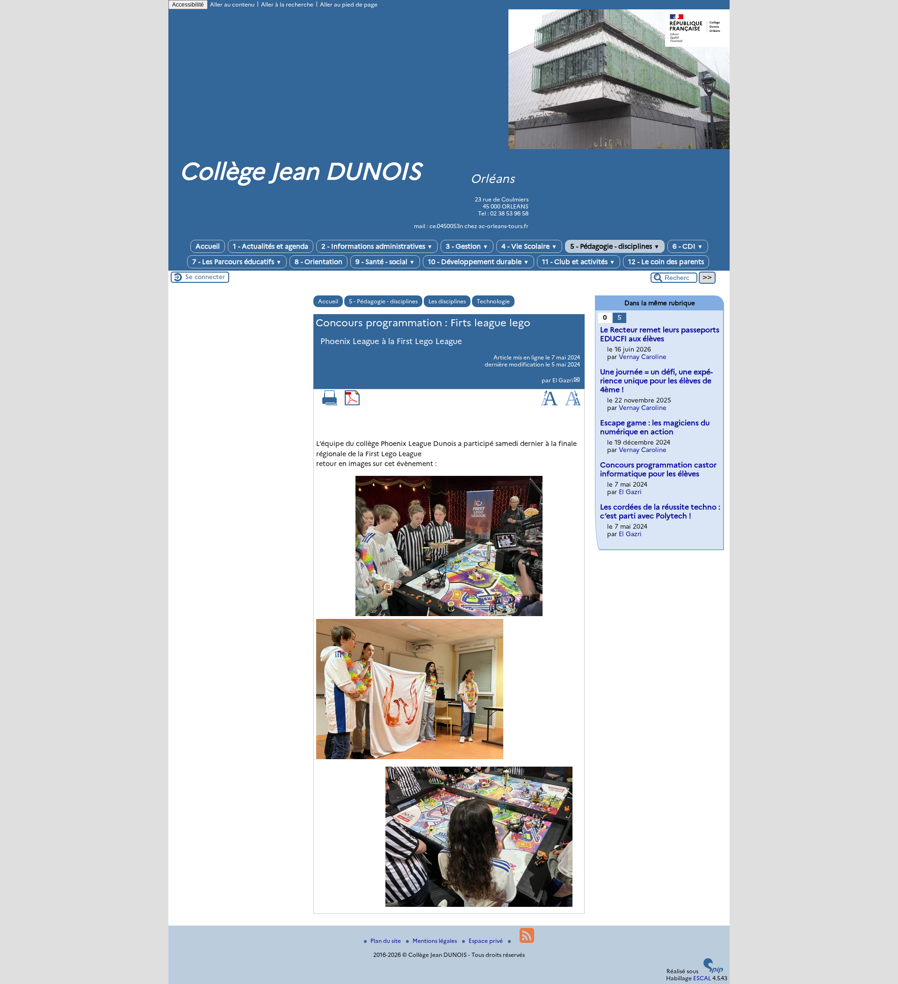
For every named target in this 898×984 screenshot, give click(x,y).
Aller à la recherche (287, 4)
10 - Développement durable (478, 262)
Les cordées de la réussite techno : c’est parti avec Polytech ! (660, 511)
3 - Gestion (467, 246)
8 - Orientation (318, 262)
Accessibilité (188, 4)
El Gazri (562, 380)
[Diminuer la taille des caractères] (572, 403)
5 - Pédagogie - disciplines (614, 246)
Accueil (208, 246)
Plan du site (386, 940)
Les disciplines (447, 301)
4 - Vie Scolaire (529, 246)
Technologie (493, 301)
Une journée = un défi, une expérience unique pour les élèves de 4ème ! (656, 380)
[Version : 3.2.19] (713, 971)
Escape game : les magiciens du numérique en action (655, 427)
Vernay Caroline (642, 356)
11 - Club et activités (578, 262)
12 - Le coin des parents (666, 262)
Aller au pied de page (348, 4)
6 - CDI (688, 246)
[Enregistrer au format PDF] (352, 403)
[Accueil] (619, 147)
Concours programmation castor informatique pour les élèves (658, 469)
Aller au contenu (232, 4)
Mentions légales (435, 940)
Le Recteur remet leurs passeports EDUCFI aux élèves (659, 334)
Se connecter (205, 276)
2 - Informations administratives (377, 246)
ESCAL (702, 978)
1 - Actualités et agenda (270, 246)
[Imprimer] (329, 403)
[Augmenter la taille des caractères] (549, 403)
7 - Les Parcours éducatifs (237, 262)
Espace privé (486, 940)
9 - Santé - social (385, 262)
